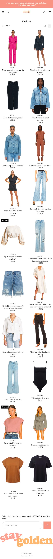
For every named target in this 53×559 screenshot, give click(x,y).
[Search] (8, 12)
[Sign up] (47, 525)
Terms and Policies (26, 556)
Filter (7, 26)
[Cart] (50, 12)
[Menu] (3, 12)
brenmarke (29, 553)
